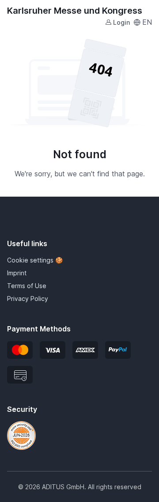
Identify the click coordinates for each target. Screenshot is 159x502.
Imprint (16, 273)
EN (147, 22)
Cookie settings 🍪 (35, 260)
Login (121, 22)
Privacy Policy (27, 298)
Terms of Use (26, 285)
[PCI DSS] (21, 434)
